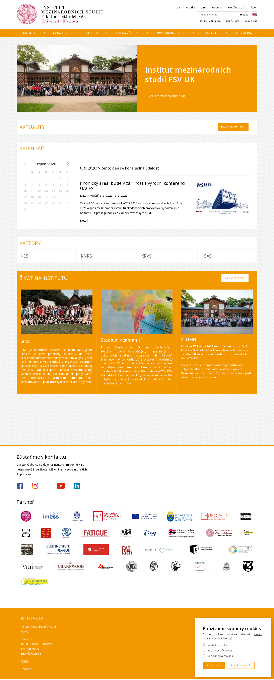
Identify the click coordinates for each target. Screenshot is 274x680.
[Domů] (72, 14)
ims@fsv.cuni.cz (31, 653)
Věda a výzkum (127, 33)
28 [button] (53, 203)
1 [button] (60, 178)
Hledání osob (236, 7)
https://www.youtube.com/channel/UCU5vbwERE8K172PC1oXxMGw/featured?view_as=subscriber (61, 486)
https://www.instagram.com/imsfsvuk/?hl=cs (35, 486)
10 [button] (25, 190)
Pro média (244, 33)
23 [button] (67, 197)
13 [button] (46, 190)
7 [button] (53, 184)
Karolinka (232, 21)
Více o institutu (235, 278)
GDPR (24, 661)
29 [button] (60, 203)
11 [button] (32, 190)
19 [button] (39, 197)
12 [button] (39, 190)
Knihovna (251, 21)
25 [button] (32, 203)
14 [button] (53, 190)
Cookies (26, 669)
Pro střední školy (170, 33)
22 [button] (60, 197)
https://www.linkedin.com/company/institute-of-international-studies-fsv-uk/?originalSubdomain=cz (77, 486)
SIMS (26, 341)
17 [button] (25, 197)
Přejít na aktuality (233, 127)
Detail (84, 220)
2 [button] (67, 178)
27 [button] (46, 203)
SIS (178, 7)
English (254, 14)
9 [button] (67, 184)
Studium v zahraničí (121, 340)
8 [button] (60, 184)
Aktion (253, 7)
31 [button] (25, 209)
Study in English (210, 21)
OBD (203, 7)
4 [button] (32, 184)
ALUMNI (189, 339)
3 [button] (25, 184)
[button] (67, 163)
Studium (91, 33)
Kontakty (210, 33)
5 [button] (39, 184)
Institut (28, 33)
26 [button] (39, 203)
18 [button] (32, 197)
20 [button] (46, 197)
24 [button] (25, 203)
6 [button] (46, 184)
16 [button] (67, 190)
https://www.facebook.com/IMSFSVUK (20, 486)
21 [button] (53, 197)
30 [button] (67, 203)
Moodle (190, 7)
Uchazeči (60, 33)
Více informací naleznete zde (167, 96)
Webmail (217, 7)
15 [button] (60, 190)
